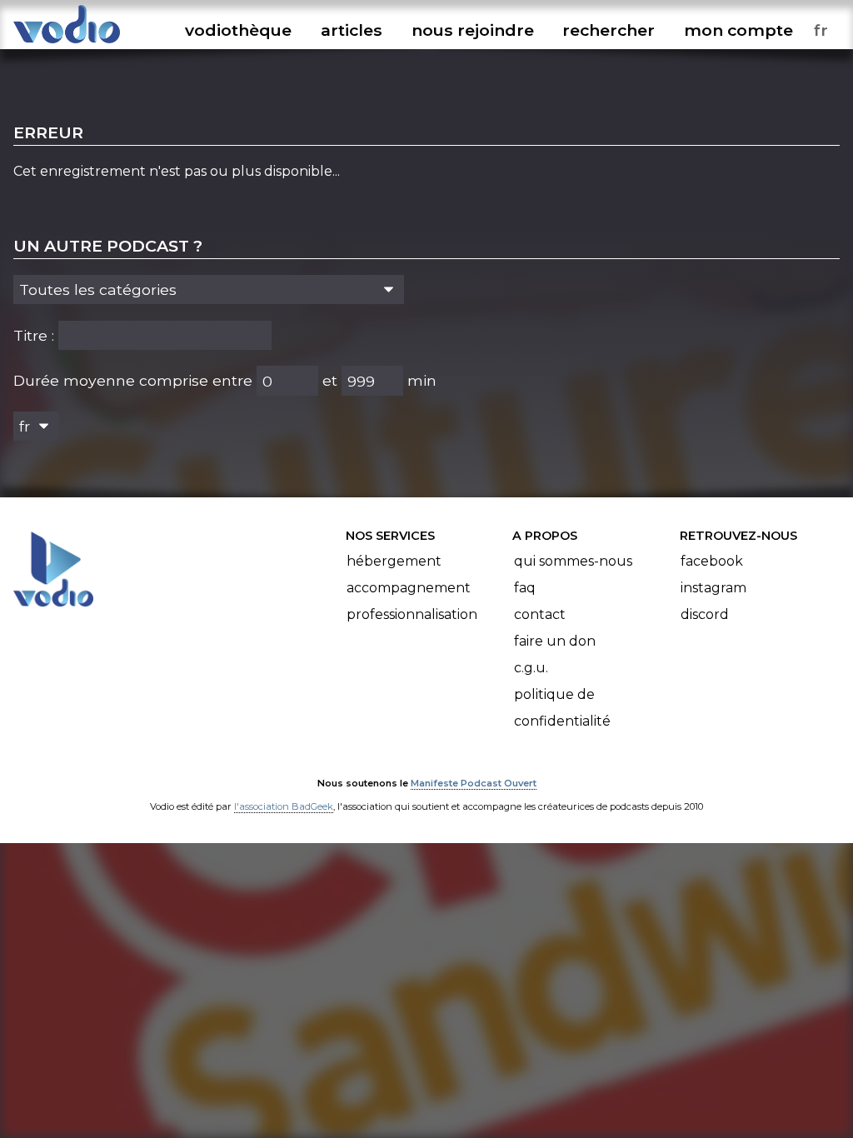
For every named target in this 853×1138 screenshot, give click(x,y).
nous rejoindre (473, 30)
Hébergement (394, 561)
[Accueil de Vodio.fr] (66, 44)
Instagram (713, 588)
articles (351, 30)
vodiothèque (238, 30)
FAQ (525, 588)
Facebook (712, 561)
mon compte (738, 30)
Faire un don (555, 641)
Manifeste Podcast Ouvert (473, 783)
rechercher (608, 30)
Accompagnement (409, 588)
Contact (540, 614)
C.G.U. (531, 668)
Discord (705, 614)
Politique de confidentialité (562, 707)
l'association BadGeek (283, 806)
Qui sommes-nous (573, 561)
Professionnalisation (412, 614)
